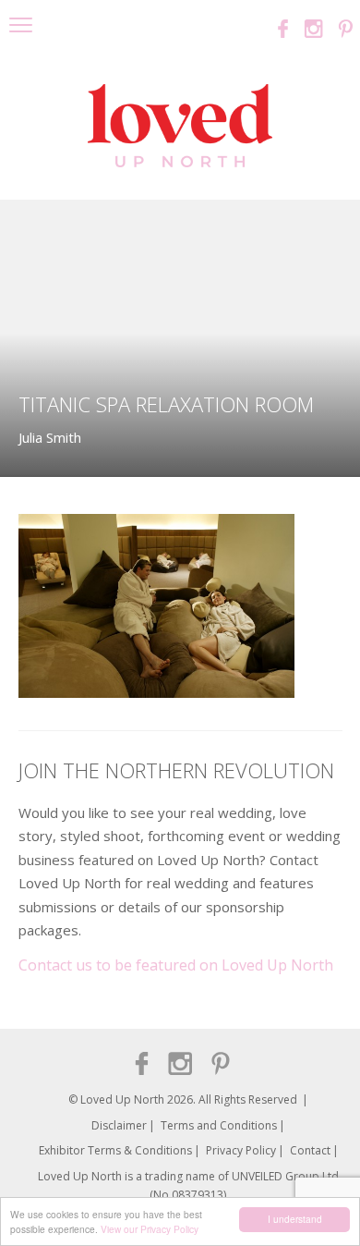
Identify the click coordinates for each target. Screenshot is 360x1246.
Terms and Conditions (219, 1125)
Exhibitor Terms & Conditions (115, 1150)
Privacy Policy (241, 1150)
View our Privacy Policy (149, 1229)
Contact (310, 1150)
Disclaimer (119, 1125)
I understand (295, 1219)
